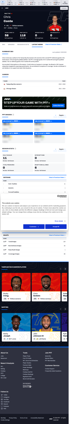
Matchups (26, 369)
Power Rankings (27, 367)
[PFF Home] (6, 8)
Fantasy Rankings (28, 374)
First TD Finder (27, 358)
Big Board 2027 (27, 376)
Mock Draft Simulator (29, 379)
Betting (3, 368)
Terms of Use (23, 418)
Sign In (64, 8)
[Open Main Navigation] (2, 8)
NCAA (3, 3)
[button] (58, 105)
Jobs (2, 356)
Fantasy (3, 371)
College (3, 375)
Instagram (6, 397)
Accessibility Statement (37, 418)
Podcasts (6, 406)
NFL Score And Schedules (30, 360)
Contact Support (49, 368)
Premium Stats (27, 365)
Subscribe (48, 356)
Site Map (3, 418)
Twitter (5, 395)
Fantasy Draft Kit (27, 372)
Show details (59, 221)
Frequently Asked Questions (53, 371)
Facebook (6, 401)
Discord (6, 404)
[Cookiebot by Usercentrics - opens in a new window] (59, 196)
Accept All (56, 226)
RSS (5, 408)
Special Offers (49, 358)
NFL (3, 1)
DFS (2, 373)
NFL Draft (3, 378)
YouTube (6, 399)
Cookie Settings (5, 420)
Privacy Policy (13, 418)
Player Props (26, 356)
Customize (33, 226)
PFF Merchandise (50, 360)
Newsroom (4, 358)
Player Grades (27, 363)
